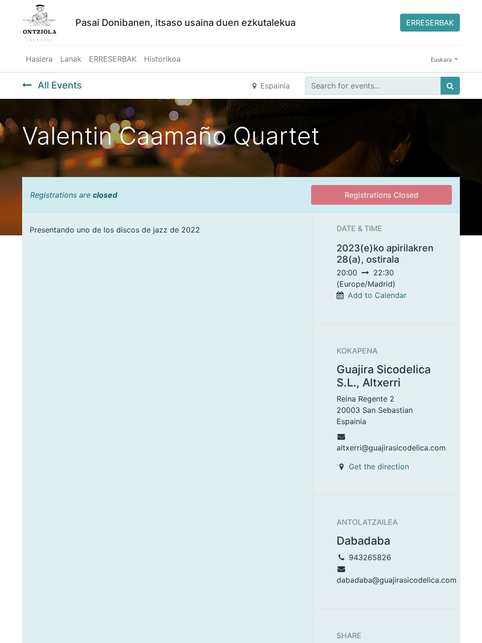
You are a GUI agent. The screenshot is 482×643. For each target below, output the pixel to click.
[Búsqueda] (450, 86)
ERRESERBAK (430, 22)
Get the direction (379, 466)
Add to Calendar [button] (377, 295)
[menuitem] (39, 58)
